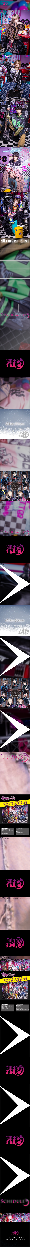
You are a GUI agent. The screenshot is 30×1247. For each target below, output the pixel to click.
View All (1, 502)
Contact (22, 1239)
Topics (8, 1237)
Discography (9, 1239)
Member (14, 1237)
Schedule (21, 1237)
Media (16, 1239)
